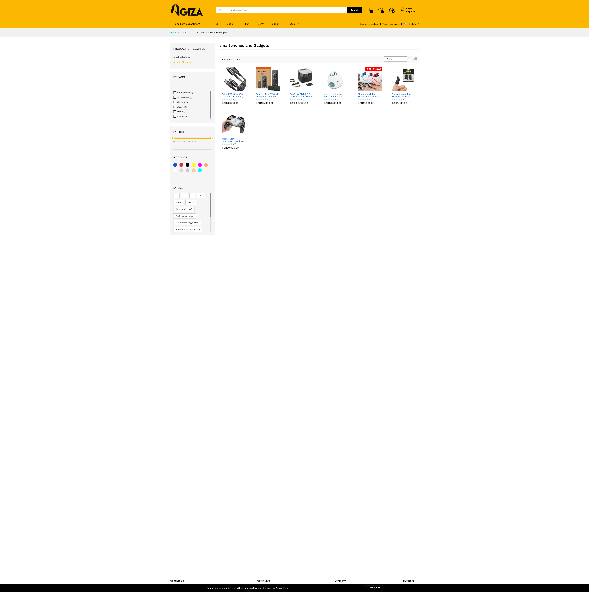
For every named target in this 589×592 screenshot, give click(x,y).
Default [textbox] (391, 59)
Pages (291, 23)
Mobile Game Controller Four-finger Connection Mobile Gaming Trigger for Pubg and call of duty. (233, 140)
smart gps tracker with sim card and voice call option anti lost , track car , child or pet (335, 95)
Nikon (246, 23)
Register (411, 11)
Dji (217, 23)
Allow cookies (373, 588)
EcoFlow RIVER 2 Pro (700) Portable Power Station (301, 95)
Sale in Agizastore (369, 24)
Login (409, 8)
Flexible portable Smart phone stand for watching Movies (368, 95)
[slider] (173, 138)
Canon (275, 23)
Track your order (390, 24)
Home (173, 32)
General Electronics (183, 62)
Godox (230, 23)
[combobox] (395, 59)
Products (185, 32)
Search (354, 10)
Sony (261, 23)
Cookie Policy (282, 588)
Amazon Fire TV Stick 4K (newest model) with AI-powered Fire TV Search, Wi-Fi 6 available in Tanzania (267, 95)
